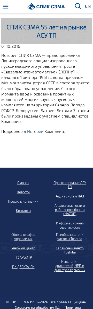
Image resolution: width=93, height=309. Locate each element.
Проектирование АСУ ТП (69, 185)
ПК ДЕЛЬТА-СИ (23, 267)
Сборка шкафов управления (23, 236)
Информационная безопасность (70, 225)
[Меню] (6, 7)
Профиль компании (23, 201)
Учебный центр (23, 248)
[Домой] (46, 6)
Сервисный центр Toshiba (70, 250)
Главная (23, 183)
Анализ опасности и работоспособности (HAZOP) (70, 209)
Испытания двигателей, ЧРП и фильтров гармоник (70, 265)
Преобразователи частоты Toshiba (69, 236)
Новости (23, 192)
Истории (34, 131)
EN (87, 6)
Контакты (23, 211)
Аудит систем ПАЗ (70, 196)
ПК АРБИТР (23, 257)
